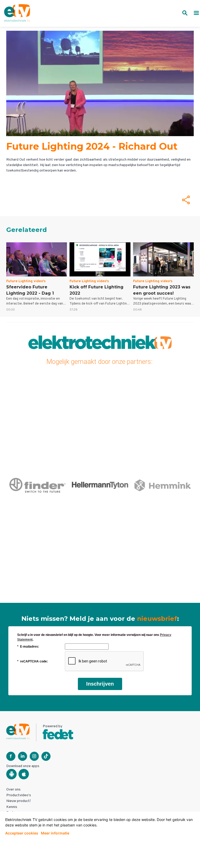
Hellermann (37, 485)
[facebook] (10, 756)
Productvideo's (18, 795)
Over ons (13, 789)
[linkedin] (22, 756)
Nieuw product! (18, 801)
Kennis (11, 807)
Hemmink (100, 485)
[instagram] (34, 756)
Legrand (162, 485)
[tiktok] (46, 756)
